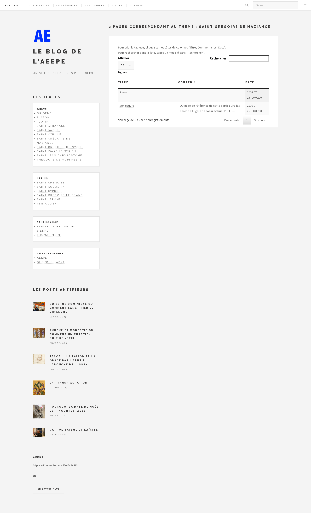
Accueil (12, 5)
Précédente (232, 120)
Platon (43, 117)
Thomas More (49, 235)
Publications (39, 5)
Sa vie (123, 92)
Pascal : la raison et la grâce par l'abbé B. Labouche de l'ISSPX (73, 360)
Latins (42, 178)
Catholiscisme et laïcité (74, 429)
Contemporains (50, 253)
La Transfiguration (69, 382)
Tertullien (47, 203)
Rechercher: (218, 58)
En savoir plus (49, 489)
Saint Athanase (51, 125)
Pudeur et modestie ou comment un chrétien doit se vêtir (72, 334)
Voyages (136, 5)
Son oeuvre (127, 105)
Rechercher (247, 5)
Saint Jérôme (49, 199)
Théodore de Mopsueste (59, 159)
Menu (305, 5)
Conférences (67, 5)
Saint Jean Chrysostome (59, 155)
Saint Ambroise (51, 182)
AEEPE (42, 257)
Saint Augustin (51, 186)
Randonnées (95, 5)
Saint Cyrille (49, 134)
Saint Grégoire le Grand (60, 195)
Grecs (42, 109)
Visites (117, 5)
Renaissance (47, 222)
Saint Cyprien (49, 191)
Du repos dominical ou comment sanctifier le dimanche (72, 308)
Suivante (259, 120)
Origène (44, 113)
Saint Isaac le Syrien (56, 151)
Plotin (43, 121)
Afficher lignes (123, 65)
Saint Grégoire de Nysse (60, 147)
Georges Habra (51, 262)
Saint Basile (48, 130)
